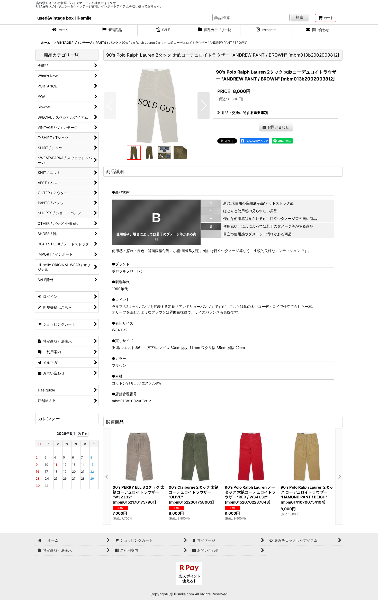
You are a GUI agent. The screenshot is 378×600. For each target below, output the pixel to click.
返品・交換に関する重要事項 (244, 112)
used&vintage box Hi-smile (64, 18)
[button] (110, 105)
